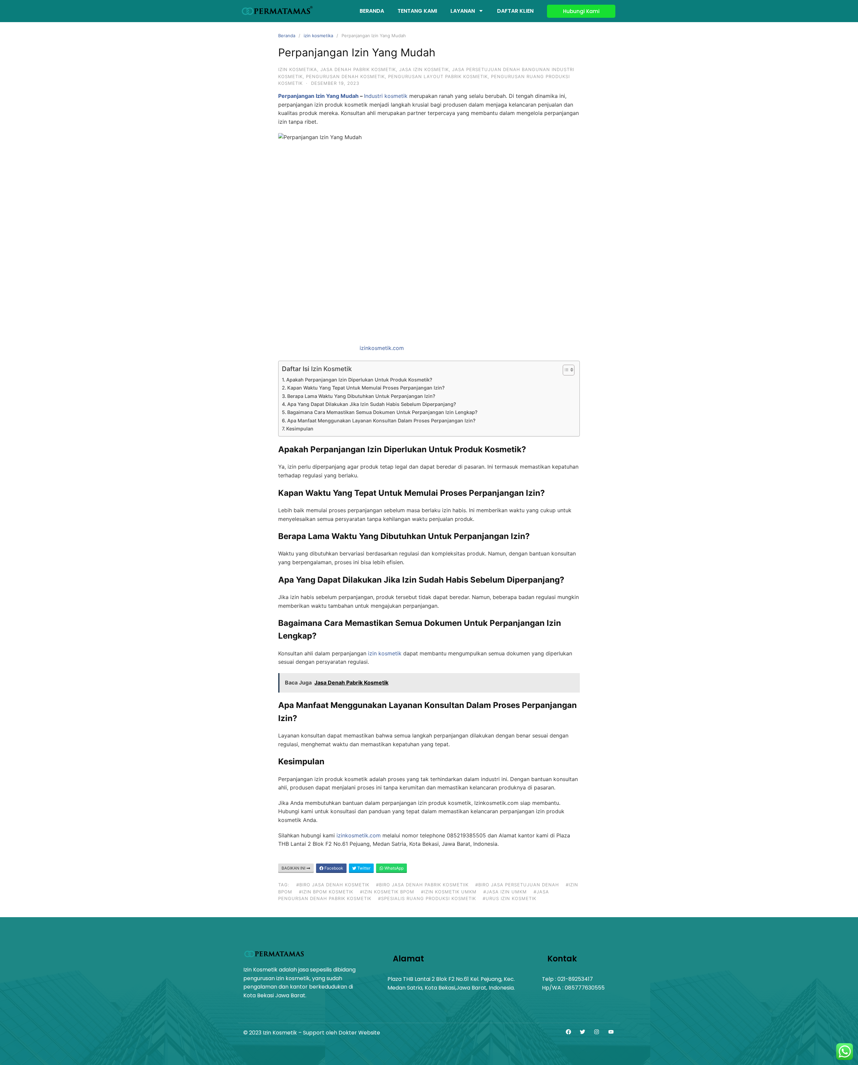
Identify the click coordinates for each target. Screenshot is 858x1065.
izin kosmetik (385, 653)
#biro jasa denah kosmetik (332, 884)
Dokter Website (359, 1033)
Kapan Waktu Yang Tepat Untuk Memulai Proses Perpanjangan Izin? (366, 388)
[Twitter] (582, 1032)
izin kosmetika (318, 35)
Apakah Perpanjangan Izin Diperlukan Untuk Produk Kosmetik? (359, 379)
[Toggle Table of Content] (565, 370)
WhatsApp (393, 868)
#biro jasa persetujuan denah (517, 884)
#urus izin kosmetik (509, 898)
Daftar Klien (515, 11)
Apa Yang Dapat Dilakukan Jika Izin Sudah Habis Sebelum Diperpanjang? (371, 404)
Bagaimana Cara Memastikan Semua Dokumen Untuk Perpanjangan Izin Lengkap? (382, 412)
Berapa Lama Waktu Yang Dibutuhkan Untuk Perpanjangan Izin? (361, 396)
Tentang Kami (417, 11)
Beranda (372, 11)
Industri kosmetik (386, 96)
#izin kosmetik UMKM (449, 891)
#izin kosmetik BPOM (387, 891)
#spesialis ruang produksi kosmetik (427, 898)
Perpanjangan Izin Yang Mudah (318, 96)
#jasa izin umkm (505, 891)
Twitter (363, 868)
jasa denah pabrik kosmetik (358, 69)
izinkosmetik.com (382, 348)
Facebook (333, 868)
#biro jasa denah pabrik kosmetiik (422, 884)
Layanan (462, 11)
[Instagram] (596, 1032)
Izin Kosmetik (331, 369)
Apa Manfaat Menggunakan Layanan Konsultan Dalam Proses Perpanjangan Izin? (381, 420)
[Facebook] (568, 1032)
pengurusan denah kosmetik (345, 76)
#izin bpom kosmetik (326, 891)
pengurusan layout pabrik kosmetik (438, 76)
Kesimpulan (299, 428)
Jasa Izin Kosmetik (424, 69)
